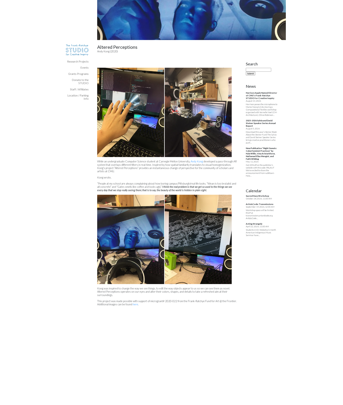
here (135, 304)
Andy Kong (197, 161)
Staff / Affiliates (79, 89)
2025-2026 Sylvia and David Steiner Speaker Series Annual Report (261, 123)
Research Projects (78, 61)
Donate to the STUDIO (80, 81)
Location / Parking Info (78, 97)
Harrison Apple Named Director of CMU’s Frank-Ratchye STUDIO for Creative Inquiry (261, 95)
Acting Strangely (254, 223)
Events (84, 67)
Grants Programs (78, 73)
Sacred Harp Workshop (257, 196)
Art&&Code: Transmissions (259, 204)
